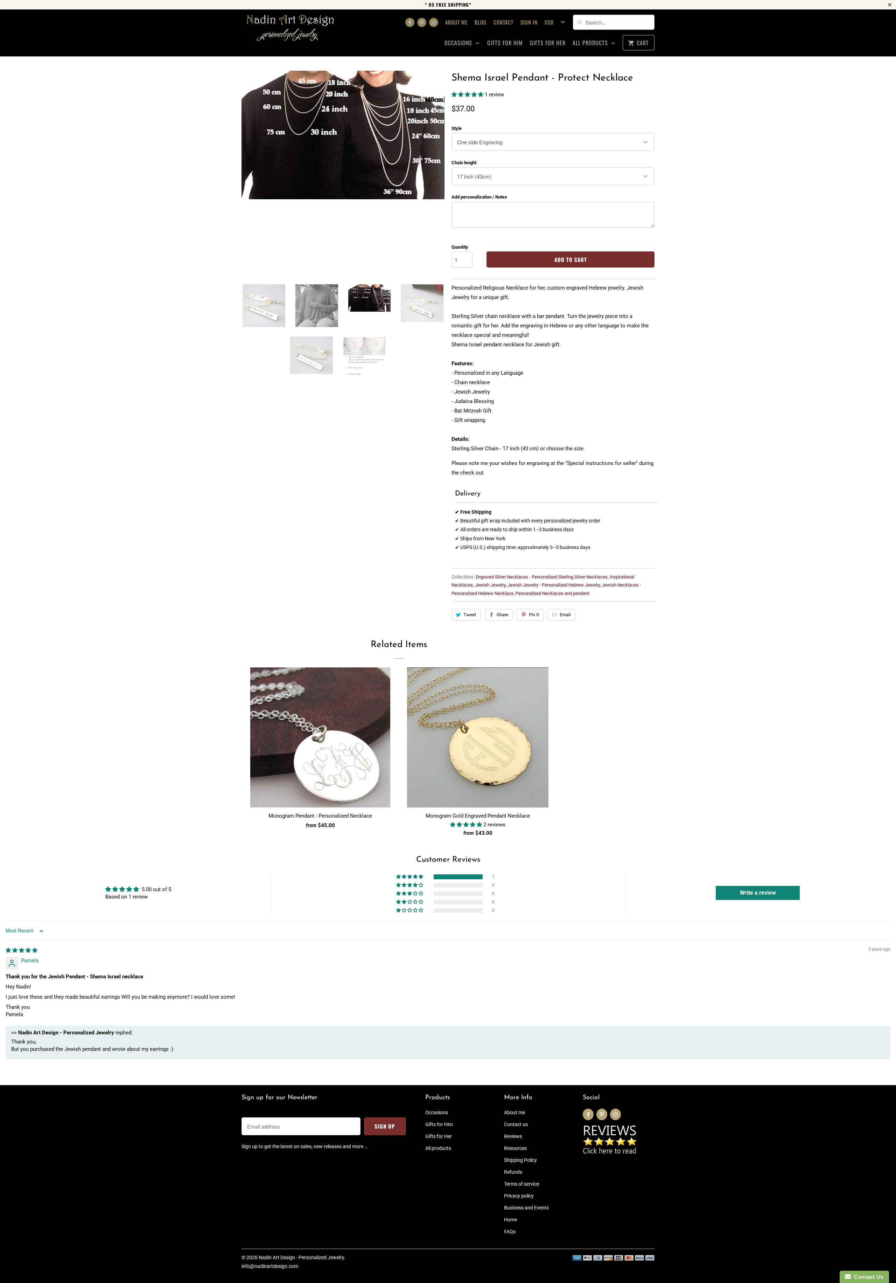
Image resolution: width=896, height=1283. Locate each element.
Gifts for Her (548, 43)
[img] (21, 950)
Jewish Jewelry (490, 585)
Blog (480, 22)
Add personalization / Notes (479, 197)
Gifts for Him (505, 43)
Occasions (459, 43)
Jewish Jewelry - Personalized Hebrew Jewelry (553, 585)
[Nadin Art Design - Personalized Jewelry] (290, 30)
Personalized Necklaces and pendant (552, 593)
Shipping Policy (520, 1160)
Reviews (513, 1136)
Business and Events (526, 1208)
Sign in (529, 22)
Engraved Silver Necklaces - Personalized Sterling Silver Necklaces (542, 577)
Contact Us (867, 1277)
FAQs (510, 1231)
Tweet (469, 614)
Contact (503, 22)
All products (591, 43)
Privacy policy (519, 1196)
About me (456, 22)
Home (510, 1219)
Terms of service (521, 1184)
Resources (515, 1148)
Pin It (534, 614)
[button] (468, 94)
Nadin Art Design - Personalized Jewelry (301, 1257)
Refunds (513, 1172)
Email (565, 614)
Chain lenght (463, 162)
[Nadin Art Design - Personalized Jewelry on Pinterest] (421, 22)
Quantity (459, 247)
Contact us (516, 1124)
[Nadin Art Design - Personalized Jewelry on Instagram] (433, 22)
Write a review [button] (758, 892)
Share (502, 614)
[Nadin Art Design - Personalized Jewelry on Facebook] (409, 22)
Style (456, 128)
